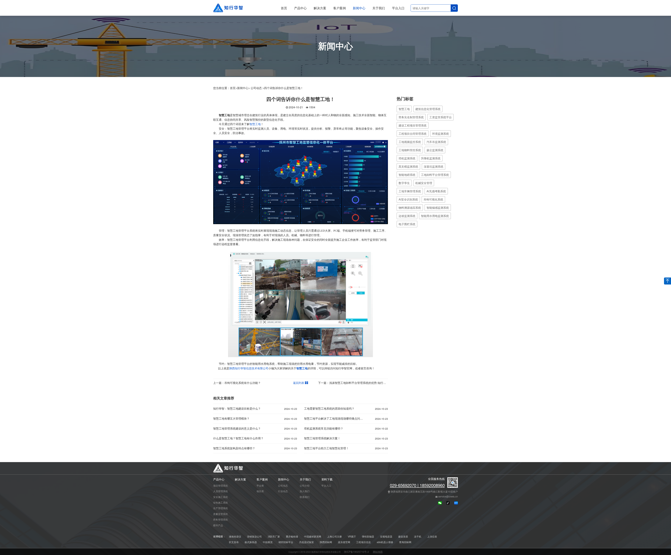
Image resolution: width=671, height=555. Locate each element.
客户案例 (339, 8)
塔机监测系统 (407, 158)
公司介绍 (304, 485)
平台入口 (398, 8)
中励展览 (268, 542)
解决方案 (320, 8)
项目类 (260, 491)
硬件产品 (218, 525)
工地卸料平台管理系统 (435, 175)
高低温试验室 (306, 542)
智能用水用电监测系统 (435, 216)
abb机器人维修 (385, 542)
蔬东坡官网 (344, 542)
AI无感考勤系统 (436, 191)
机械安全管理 (423, 183)
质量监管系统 (220, 514)
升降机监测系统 (431, 158)
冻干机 (417, 536)
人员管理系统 (220, 491)
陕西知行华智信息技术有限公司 (248, 368)
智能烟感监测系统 (438, 208)
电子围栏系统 (407, 224)
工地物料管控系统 (410, 150)
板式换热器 (251, 542)
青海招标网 (405, 542)
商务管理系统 (220, 519)
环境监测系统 (440, 134)
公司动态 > (257, 88)
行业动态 (283, 491)
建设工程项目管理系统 (413, 125)
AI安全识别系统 (408, 199)
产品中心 (300, 8)
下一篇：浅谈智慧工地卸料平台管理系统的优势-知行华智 (353, 383)
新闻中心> (243, 88)
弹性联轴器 (368, 536)
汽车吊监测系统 (436, 142)
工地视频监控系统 (410, 142)
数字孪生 (404, 183)
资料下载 (327, 479)
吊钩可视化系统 (433, 199)
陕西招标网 (326, 542)
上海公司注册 (334, 536)
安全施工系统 (220, 497)
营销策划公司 (254, 536)
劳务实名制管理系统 (411, 117)
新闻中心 (359, 8)
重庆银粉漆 (292, 536)
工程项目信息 (363, 542)
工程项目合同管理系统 (413, 134)
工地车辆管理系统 (410, 191)
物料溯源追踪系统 (410, 208)
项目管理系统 (220, 485)
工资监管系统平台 (440, 117)
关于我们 (378, 8)
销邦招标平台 (286, 542)
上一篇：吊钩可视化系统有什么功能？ (237, 383)
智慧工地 (255, 124)
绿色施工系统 (220, 502)
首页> (233, 88)
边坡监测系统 (407, 216)
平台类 (260, 485)
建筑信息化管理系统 (428, 109)
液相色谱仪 (235, 536)
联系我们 (304, 497)
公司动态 (283, 485)
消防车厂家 (274, 536)
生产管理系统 (220, 508)
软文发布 (234, 542)
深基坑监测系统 (433, 166)
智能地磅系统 (407, 175)
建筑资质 (403, 536)
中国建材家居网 (312, 536)
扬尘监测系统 (435, 150)
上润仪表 (432, 536)
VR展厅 (352, 536)
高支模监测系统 (408, 166)
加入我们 (304, 491)
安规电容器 (386, 536)
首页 (284, 8)
